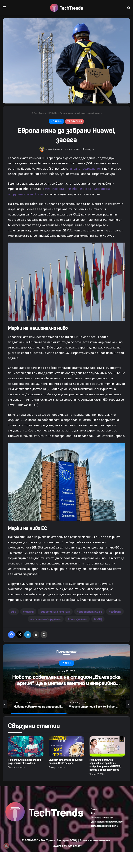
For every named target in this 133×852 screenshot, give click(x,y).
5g (14, 611)
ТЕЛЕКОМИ (74, 121)
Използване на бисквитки (104, 825)
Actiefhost (75, 845)
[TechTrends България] (66, 7)
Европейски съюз (90, 611)
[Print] (44, 634)
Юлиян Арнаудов (54, 149)
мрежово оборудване (46, 619)
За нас (94, 809)
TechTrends (39, 113)
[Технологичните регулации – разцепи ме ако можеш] (25, 746)
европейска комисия (56, 611)
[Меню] (4, 9)
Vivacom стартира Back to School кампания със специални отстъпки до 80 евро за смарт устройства (67, 683)
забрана (116, 611)
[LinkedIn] (27, 634)
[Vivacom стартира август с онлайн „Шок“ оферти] (66, 746)
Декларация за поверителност (107, 821)
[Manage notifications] (6, 846)
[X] (19, 634)
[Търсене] (128, 9)
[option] (66, 679)
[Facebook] (11, 634)
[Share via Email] (35, 634)
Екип (93, 813)
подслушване (78, 619)
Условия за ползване (102, 817)
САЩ (99, 619)
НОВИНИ (52, 113)
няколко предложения (85, 168)
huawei (29, 611)
